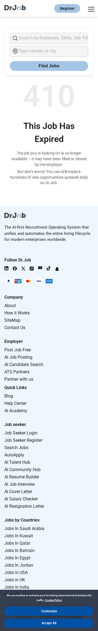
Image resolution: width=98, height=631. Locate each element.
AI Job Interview (19, 484)
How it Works (17, 313)
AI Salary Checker (21, 498)
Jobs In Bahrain (19, 550)
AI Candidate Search (23, 364)
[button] (49, 611)
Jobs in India (16, 587)
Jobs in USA (16, 572)
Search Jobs (16, 447)
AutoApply (14, 455)
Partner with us (18, 379)
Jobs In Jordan (18, 565)
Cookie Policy (53, 600)
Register (67, 8)
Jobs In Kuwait (18, 535)
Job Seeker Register (23, 440)
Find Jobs (49, 66)
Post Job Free (17, 349)
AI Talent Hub (17, 462)
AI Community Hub (22, 469)
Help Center (15, 403)
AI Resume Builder (21, 476)
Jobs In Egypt (17, 557)
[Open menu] (90, 8)
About (10, 305)
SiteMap (12, 320)
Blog (8, 396)
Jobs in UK (14, 579)
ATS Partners (16, 371)
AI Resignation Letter (24, 506)
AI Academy (15, 410)
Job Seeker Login (21, 433)
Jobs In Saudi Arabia (24, 528)
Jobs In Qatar (17, 543)
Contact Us (14, 327)
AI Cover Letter (18, 491)
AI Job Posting (18, 357)
